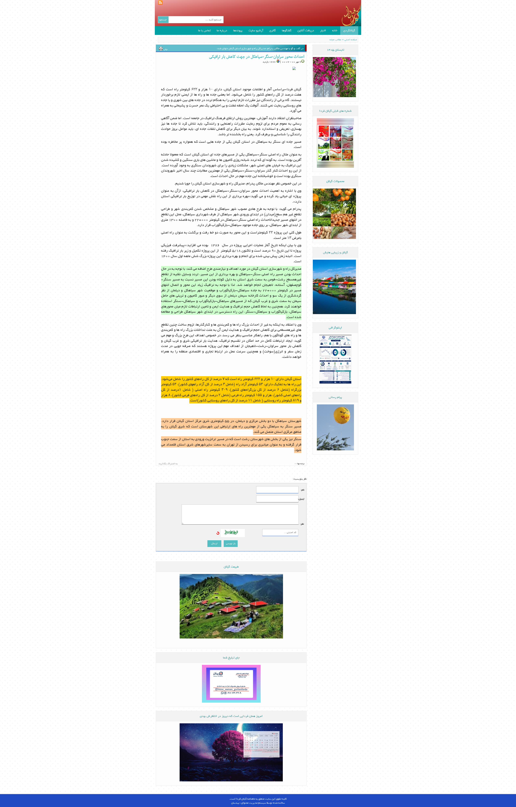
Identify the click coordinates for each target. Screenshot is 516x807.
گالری (272, 30)
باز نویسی (231, 543)
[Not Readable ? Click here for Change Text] (218, 534)
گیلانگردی (349, 30)
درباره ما (222, 30)
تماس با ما (204, 30)
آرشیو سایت (256, 30)
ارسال (214, 543)
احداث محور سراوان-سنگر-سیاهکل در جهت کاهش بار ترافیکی (256, 56)
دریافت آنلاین (306, 30)
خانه (334, 30)
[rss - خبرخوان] (159, 2)
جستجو (162, 20)
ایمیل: (301, 499)
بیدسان (235, 803)
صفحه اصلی (350, 39)
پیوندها (237, 30)
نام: (302, 490)
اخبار (323, 30)
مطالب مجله (335, 39)
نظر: (302, 524)
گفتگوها (286, 30)
